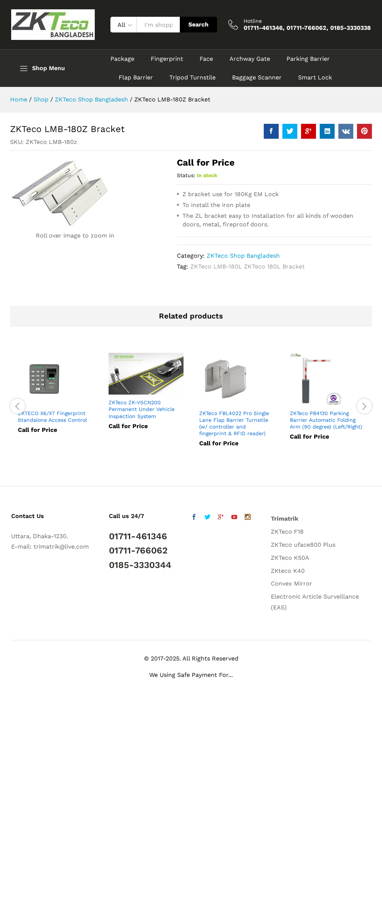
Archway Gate (249, 59)
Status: (186, 175)
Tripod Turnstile (192, 78)
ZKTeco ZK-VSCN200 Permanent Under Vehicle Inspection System (142, 409)
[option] (55, 398)
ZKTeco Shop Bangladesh (243, 255)
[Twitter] (207, 517)
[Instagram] (247, 517)
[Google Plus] (221, 517)
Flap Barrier (136, 78)
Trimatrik (284, 518)
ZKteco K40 (288, 570)
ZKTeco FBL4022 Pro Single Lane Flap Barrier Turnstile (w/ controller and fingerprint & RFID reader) (234, 423)
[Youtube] (234, 517)
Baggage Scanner (257, 78)
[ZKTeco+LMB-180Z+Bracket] (289, 131)
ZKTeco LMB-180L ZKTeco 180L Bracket (247, 266)
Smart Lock (315, 78)
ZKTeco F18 (287, 531)
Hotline (253, 21)
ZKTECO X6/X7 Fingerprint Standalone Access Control (52, 416)
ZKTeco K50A (290, 557)
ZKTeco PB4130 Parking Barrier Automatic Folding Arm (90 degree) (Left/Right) (326, 420)
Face (206, 59)
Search (198, 24)
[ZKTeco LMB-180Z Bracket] (271, 131)
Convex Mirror (291, 583)
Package (122, 59)
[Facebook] (194, 517)
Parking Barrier (308, 59)
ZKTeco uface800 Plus (303, 544)
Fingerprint (167, 59)
